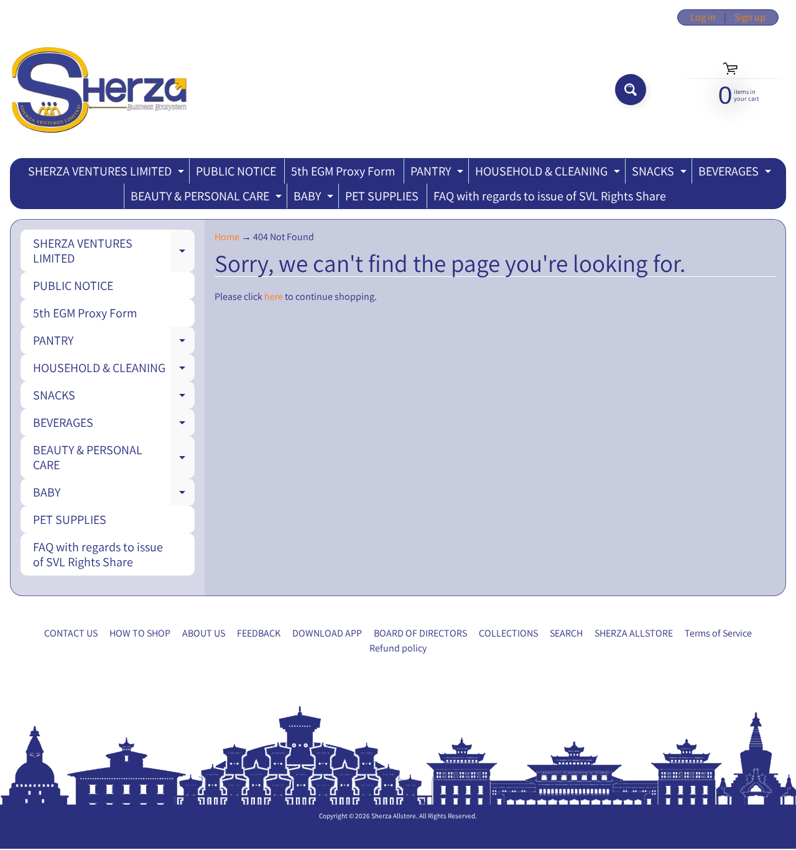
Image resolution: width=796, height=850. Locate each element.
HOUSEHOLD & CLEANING (549, 173)
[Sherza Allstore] (98, 89)
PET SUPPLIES (382, 196)
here (273, 296)
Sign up (750, 17)
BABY (315, 198)
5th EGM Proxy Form (343, 171)
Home (227, 236)
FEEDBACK (258, 633)
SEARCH (566, 633)
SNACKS (661, 173)
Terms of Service (718, 633)
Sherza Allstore (393, 815)
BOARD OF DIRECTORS (420, 633)
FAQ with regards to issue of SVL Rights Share (549, 196)
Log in (703, 17)
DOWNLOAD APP (327, 633)
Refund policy (398, 648)
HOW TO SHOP (139, 633)
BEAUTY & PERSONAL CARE (208, 198)
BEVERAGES (736, 173)
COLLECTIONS (508, 633)
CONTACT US (71, 633)
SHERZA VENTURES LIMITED (107, 173)
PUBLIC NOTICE (236, 171)
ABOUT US (203, 633)
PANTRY (438, 173)
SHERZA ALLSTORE (634, 633)
